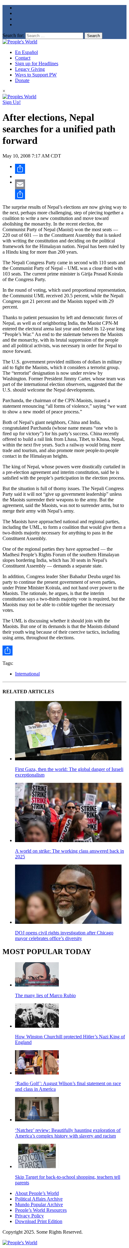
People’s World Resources (41, 1210)
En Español (26, 52)
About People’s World (37, 1193)
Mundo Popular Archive (39, 1204)
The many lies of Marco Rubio (45, 995)
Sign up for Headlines (36, 63)
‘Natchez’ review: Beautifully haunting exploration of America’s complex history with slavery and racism (68, 1133)
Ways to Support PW (36, 74)
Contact (22, 58)
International (27, 673)
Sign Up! (12, 102)
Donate (22, 80)
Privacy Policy (29, 1215)
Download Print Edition (38, 1221)
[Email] (70, 184)
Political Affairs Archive (39, 1199)
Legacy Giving (30, 69)
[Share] (70, 169)
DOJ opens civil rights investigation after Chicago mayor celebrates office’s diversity (64, 935)
